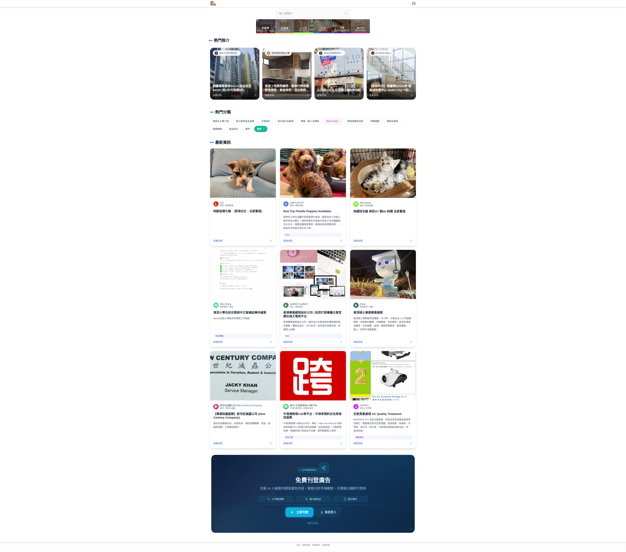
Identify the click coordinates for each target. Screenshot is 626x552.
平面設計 (265, 121)
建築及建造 (392, 121)
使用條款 (316, 545)
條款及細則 (313, 523)
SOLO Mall (333, 121)
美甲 (247, 129)
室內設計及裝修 (286, 121)
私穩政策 (326, 545)
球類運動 (375, 121)
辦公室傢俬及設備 (245, 121)
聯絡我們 (306, 545)
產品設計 (233, 129)
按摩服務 (217, 129)
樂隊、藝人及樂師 (310, 121)
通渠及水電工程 (221, 121)
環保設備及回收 (355, 121)
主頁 (298, 545)
